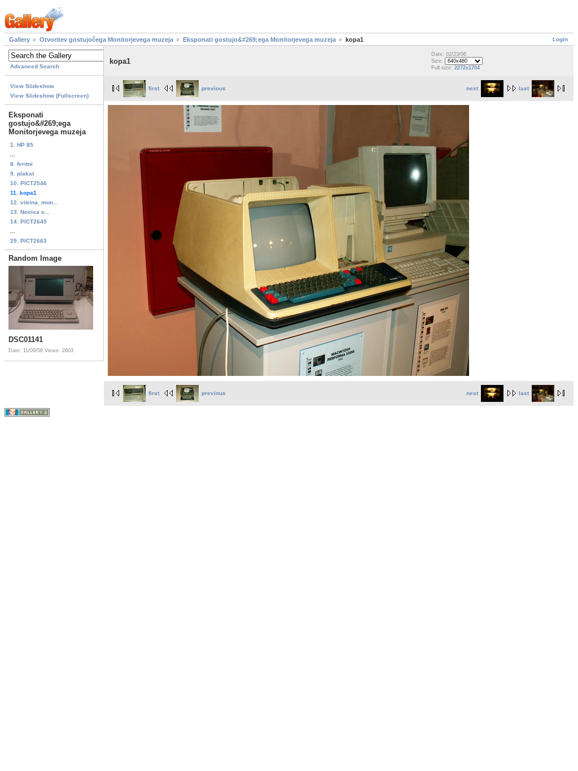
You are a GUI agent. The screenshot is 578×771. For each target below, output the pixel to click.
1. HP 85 (21, 145)
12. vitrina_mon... (34, 202)
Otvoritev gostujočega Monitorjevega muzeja (106, 39)
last (524, 88)
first (153, 88)
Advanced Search (34, 66)
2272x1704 (467, 68)
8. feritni (21, 164)
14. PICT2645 (28, 221)
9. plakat (22, 173)
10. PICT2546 (28, 183)
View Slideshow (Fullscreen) (49, 96)
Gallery (19, 39)
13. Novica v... (29, 212)
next (472, 88)
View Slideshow (32, 86)
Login (560, 39)
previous (214, 88)
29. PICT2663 (28, 241)
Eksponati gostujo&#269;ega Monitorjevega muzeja (259, 39)
